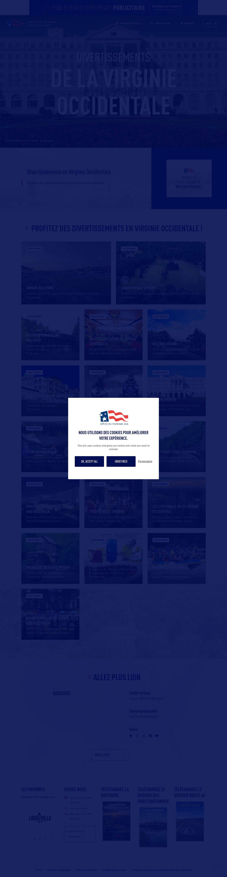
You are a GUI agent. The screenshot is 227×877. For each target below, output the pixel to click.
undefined (121, 461)
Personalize (145, 461)
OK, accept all (89, 461)
